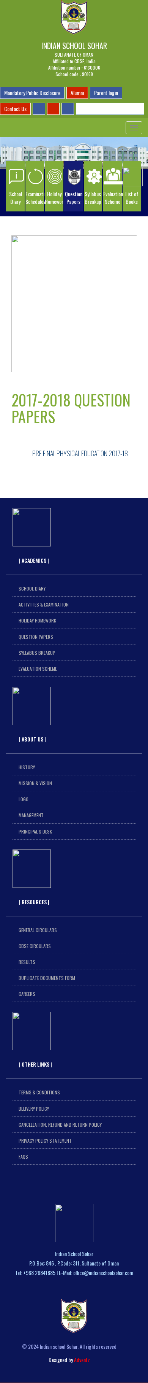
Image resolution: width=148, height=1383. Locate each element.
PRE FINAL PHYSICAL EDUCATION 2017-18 (80, 453)
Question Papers (36, 637)
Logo (23, 799)
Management (31, 815)
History (27, 767)
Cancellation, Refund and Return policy (60, 1124)
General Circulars (38, 930)
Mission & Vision (35, 783)
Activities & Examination (44, 604)
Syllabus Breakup (37, 652)
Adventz (82, 1360)
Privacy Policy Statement (45, 1140)
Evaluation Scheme (38, 668)
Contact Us (15, 109)
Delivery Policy (34, 1108)
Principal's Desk (35, 831)
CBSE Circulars (35, 946)
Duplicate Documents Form (47, 978)
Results (27, 962)
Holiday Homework (37, 620)
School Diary (32, 588)
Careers (27, 994)
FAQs (23, 1156)
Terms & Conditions (39, 1092)
